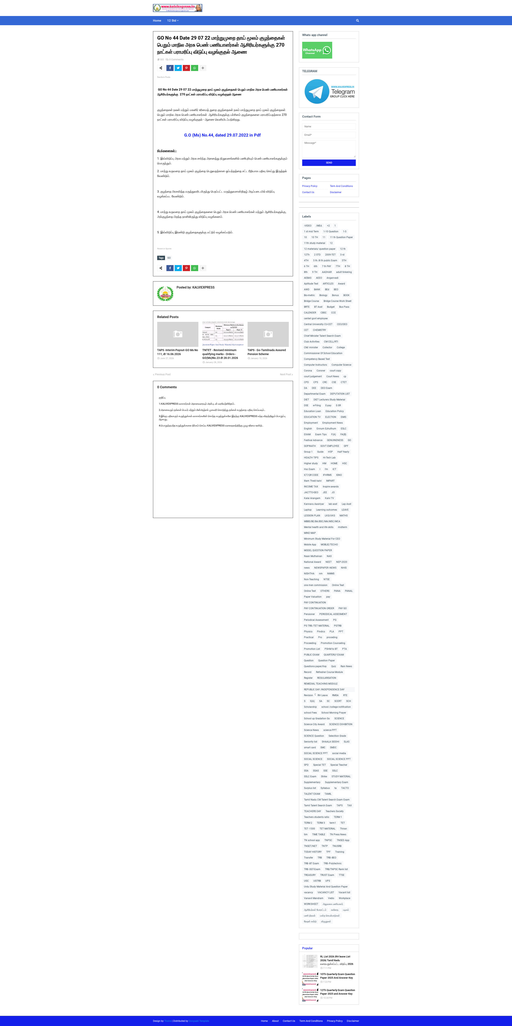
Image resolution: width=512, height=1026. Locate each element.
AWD (306, 289)
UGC (306, 880)
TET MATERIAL (327, 828)
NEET (329, 562)
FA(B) (343, 434)
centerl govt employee (316, 318)
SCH (348, 701)
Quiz (333, 666)
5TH (344, 260)
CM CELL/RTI (331, 341)
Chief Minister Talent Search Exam (322, 335)
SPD (306, 765)
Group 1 (308, 451)
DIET (306, 399)
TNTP (325, 846)
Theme (167, 1021)
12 (331, 243)
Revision (308, 695)
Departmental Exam (315, 393)
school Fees (310, 712)
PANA (337, 591)
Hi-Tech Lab (329, 457)
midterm (342, 527)
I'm (326, 469)
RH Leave (323, 695)
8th (306, 272)
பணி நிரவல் (309, 915)
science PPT (330, 730)
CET (306, 330)
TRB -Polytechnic (333, 863)
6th (315, 266)
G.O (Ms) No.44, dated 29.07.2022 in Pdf (222, 135)
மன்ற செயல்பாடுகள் (330, 915)
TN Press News (338, 834)
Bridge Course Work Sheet (337, 301)
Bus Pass (344, 306)
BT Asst (318, 306)
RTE (345, 695)
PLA (332, 631)
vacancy (308, 892)
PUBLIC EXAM (311, 654)
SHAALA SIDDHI (330, 741)
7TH (338, 266)
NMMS (330, 573)
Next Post (285, 374)
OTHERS (324, 591)
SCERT (338, 701)
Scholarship (310, 707)
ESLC (343, 428)
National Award (312, 562)
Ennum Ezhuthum (326, 428)
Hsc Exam (309, 469)
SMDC (333, 747)
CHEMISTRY (319, 330)
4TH (306, 260)
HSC (344, 463)
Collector (327, 347)
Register (308, 678)
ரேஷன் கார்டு (310, 921)
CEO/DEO (342, 324)
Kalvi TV (329, 498)
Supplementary (312, 782)
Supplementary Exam (336, 782)
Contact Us (308, 192)
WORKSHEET (311, 904)
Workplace (344, 898)
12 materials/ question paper (319, 249)
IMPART (330, 480)
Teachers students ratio (316, 817)
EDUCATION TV (312, 417)
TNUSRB (336, 846)
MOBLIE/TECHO (329, 544)
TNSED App (343, 840)
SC (328, 701)
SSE (325, 770)
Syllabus (325, 788)
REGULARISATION (326, 678)
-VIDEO (307, 225)
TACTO (345, 788)
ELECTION (330, 417)
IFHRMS (327, 475)
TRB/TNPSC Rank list (336, 869)
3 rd (342, 254)
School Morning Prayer (333, 712)
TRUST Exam (327, 875)
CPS (315, 382)
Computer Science (341, 364)
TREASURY (310, 875)
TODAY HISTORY (313, 851)
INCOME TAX (311, 486)
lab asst (333, 504)
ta (335, 788)
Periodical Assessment (316, 620)
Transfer (308, 857)
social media (339, 753)
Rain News (346, 666)
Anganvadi (332, 277)
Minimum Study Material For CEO (322, 538)
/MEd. (319, 225)
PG (334, 620)
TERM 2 (308, 822)
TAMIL (328, 793)
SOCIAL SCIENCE (313, 759)
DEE (314, 388)
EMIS (343, 417)
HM (324, 463)
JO (333, 492)
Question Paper (326, 660)
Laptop (308, 509)
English (308, 428)
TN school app (312, 840)
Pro (320, 637)
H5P (330, 451)
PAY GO (343, 608)
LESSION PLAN (312, 515)
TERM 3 (321, 822)
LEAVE (345, 509)
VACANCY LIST (326, 892)
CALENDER (310, 312)
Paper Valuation (313, 596)
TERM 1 (338, 817)
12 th (343, 249)
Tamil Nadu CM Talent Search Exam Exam (327, 799)
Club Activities (311, 341)
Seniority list (310, 741)
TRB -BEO (331, 857)
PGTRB (337, 625)
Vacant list (344, 892)
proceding (332, 637)
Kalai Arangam (312, 498)
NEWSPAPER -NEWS (325, 567)
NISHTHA (309, 573)
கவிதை (334, 909)
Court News (332, 376)
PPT (341, 631)
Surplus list (310, 788)
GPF (346, 446)
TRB (320, 857)
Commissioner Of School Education (323, 353)
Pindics (321, 631)
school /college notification (336, 707)
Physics (308, 631)
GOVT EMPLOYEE (329, 446)
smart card (310, 747)
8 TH (347, 266)
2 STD (317, 254)
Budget (331, 306)
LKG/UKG (330, 515)
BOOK (346, 295)
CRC (325, 382)
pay (328, 596)
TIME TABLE (318, 834)
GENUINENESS (335, 440)
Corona (308, 370)
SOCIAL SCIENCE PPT (316, 753)
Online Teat (338, 585)
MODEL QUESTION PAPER (318, 550)
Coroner (321, 370)
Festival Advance (313, 440)
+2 (328, 225)
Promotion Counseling (333, 643)
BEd (327, 289)
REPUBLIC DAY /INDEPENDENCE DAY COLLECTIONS (324, 690)
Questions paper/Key (315, 666)
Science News (311, 730)
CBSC (324, 312)
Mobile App (310, 544)
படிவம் (346, 909)
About (275, 1020)
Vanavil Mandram (313, 898)
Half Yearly (343, 451)
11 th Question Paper (341, 237)
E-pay (328, 405)
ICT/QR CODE (311, 475)
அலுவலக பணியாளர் (333, 904)
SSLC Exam (310, 776)
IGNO (339, 475)
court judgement (313, 376)
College (341, 347)
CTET (344, 382)
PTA (344, 649)
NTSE (327, 579)
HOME (334, 463)
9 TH (314, 272)
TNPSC (328, 840)
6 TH (306, 266)
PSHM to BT (331, 649)
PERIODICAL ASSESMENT (333, 614)
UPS (327, 880)
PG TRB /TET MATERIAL (316, 625)
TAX (349, 805)
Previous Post (163, 374)
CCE (333, 312)
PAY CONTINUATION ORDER (319, 608)
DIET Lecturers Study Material (329, 399)
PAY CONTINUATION (315, 602)
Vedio (331, 898)
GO (162, 59)
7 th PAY (326, 266)
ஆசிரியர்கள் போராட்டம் (315, 909)
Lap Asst (346, 504)
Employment (311, 422)
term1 (333, 822)
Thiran (343, 828)
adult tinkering (344, 272)
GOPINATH (310, 446)
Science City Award (314, 724)
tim (306, 834)
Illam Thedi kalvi (313, 480)
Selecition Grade (337, 736)
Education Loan (312, 411)
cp (345, 376)
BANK (317, 289)
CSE (334, 382)
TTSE (341, 875)
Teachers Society (335, 811)
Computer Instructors (315, 364)
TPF (328, 851)
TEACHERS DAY (312, 811)
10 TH (314, 237)
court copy (335, 370)
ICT (334, 469)
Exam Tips (321, 434)
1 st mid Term (311, 231)
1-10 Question (330, 231)
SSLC (335, 770)
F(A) (333, 434)
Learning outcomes (326, 509)
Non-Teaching (311, 579)
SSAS (316, 770)
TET (343, 822)
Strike (324, 776)
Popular (307, 948)
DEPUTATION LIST (340, 393)
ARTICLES (328, 283)
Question (309, 660)
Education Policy (335, 411)
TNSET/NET (310, 846)
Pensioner (309, 614)
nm (321, 573)
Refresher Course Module (329, 672)
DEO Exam (326, 388)
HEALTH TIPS (311, 457)
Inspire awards (331, 486)
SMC (322, 747)
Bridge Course (311, 301)
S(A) (312, 701)
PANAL (349, 591)
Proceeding (310, 643)
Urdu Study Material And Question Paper (326, 886)
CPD (306, 382)
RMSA (335, 695)
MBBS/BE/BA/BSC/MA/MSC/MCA (322, 521)
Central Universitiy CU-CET (318, 324)
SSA (306, 770)
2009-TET (330, 254)
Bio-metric (309, 295)
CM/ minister (311, 347)
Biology (323, 295)
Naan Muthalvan (313, 556)
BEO (336, 289)
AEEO (319, 277)
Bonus (335, 295)
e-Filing (317, 405)
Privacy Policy (309, 186)
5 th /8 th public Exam (325, 260)
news (307, 567)
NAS (329, 556)
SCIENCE (339, 718)
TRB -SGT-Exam (312, 869)
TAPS (340, 805)
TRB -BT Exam (311, 863)
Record (307, 672)
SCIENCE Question (314, 736)
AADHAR (327, 272)
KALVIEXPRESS (203, 287)
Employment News (332, 422)
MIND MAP (310, 533)
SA (320, 701)
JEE (325, 492)
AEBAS (307, 277)
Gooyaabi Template (199, 1021)
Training (339, 851)
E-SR (338, 405)
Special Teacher (338, 765)
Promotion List (312, 649)
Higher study (311, 463)
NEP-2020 (341, 562)
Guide (320, 451)
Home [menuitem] (157, 20)
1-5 (344, 231)
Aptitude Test (311, 283)
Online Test (310, 591)
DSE (306, 405)
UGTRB (317, 880)
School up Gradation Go (317, 718)
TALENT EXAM (312, 793)
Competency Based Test (317, 359)
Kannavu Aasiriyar (314, 504)
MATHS (344, 515)
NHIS (344, 567)
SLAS (346, 741)
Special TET (319, 765)
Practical (309, 637)
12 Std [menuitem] (171, 20)
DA (305, 388)
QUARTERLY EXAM (334, 654)
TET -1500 (309, 828)
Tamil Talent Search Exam (318, 805)
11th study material (314, 243)
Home (264, 1020)
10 (305, 237)
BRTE (307, 306)
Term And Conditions (341, 186)
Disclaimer (335, 192)
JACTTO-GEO (311, 492)
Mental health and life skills (318, 527)
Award (341, 283)
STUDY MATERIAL (341, 776)
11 (324, 237)
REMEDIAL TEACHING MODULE (321, 683)
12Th (307, 254)
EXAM (307, 434)
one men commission (315, 585)
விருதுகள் (326, 921)
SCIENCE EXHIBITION (340, 724)
